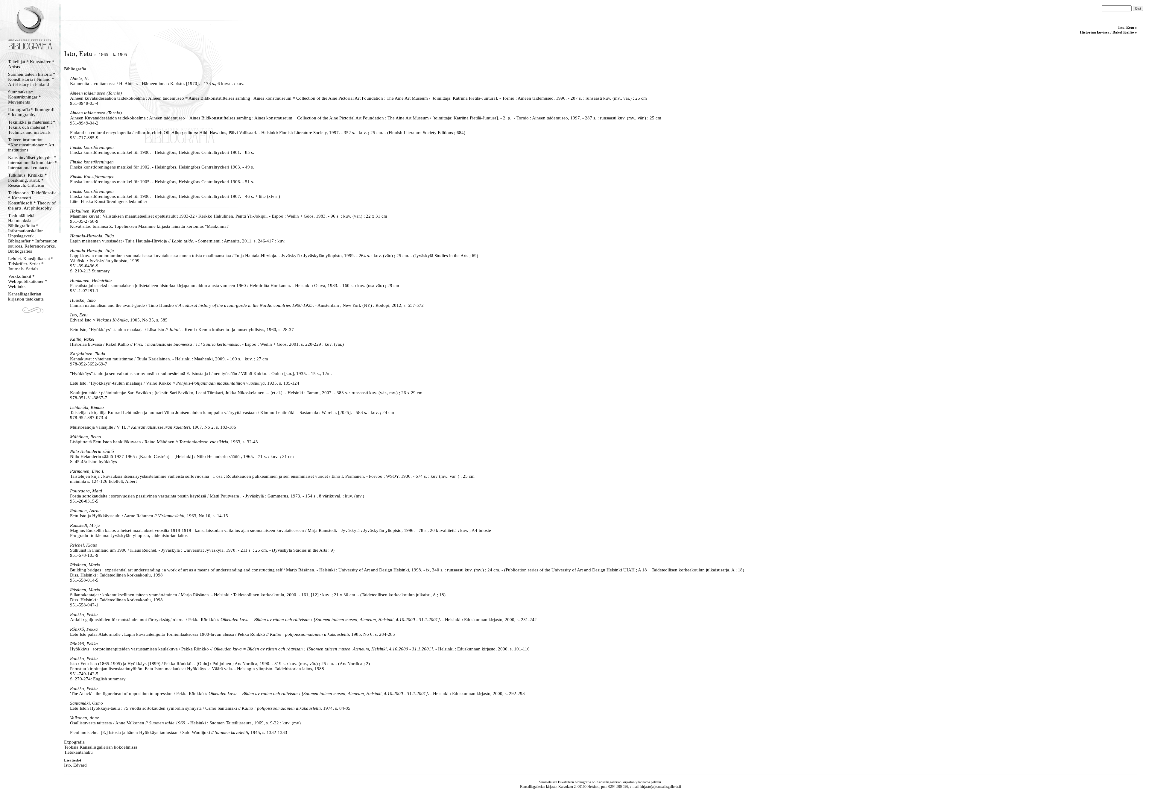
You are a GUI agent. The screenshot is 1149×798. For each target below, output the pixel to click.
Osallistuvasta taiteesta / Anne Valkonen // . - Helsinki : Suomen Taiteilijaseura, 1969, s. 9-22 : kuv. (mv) (185, 722)
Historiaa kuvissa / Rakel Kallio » (1108, 32)
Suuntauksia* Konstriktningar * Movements (24, 96)
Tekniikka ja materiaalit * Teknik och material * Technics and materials (31, 127)
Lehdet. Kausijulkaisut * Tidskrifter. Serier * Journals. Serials (31, 263)
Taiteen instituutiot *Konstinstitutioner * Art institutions (31, 144)
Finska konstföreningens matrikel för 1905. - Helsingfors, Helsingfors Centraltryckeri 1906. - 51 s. (162, 181)
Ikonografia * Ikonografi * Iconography (31, 112)
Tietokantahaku (78, 752)
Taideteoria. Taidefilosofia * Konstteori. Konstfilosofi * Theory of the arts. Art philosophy (32, 200)
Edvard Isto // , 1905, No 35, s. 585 (119, 320)
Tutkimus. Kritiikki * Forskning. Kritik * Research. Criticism (27, 180)
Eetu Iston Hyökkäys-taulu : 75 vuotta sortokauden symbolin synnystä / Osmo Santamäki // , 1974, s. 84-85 (210, 708)
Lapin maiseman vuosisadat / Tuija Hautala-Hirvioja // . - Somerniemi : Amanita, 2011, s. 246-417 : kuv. (177, 241)
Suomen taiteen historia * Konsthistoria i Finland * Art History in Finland (31, 79)
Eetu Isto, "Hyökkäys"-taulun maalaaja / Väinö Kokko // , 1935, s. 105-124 (184, 383)
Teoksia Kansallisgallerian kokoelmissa (100, 747)
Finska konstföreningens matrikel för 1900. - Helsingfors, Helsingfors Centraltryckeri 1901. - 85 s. (162, 152)
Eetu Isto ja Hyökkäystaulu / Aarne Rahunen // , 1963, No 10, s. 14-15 (149, 515)
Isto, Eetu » (1127, 27)
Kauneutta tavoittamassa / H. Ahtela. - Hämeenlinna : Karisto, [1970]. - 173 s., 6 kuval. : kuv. (157, 83)
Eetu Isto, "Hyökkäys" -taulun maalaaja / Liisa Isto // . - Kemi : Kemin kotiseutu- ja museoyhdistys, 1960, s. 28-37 (182, 329)
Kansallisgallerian (608, 782)
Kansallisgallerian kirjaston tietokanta (26, 296)
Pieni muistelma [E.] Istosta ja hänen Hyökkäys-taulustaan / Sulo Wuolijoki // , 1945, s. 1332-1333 (178, 732)
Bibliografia (75, 68)
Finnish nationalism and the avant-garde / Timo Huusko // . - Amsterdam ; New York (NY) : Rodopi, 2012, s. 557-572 (247, 305)
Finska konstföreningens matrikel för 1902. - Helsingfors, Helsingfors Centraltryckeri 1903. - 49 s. (162, 167)
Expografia (74, 742)
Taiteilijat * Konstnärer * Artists (31, 64)
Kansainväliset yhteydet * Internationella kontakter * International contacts (32, 162)
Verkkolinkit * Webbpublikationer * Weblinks (27, 281)
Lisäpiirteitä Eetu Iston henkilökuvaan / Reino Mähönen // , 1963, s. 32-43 (164, 441)
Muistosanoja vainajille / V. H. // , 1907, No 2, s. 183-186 (153, 427)
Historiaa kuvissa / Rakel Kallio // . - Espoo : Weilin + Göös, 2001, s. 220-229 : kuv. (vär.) (207, 344)
